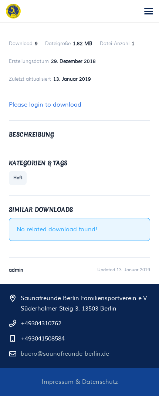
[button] (148, 11)
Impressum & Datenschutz (80, 382)
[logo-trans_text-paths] (13, 11)
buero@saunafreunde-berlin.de (65, 354)
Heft (17, 178)
